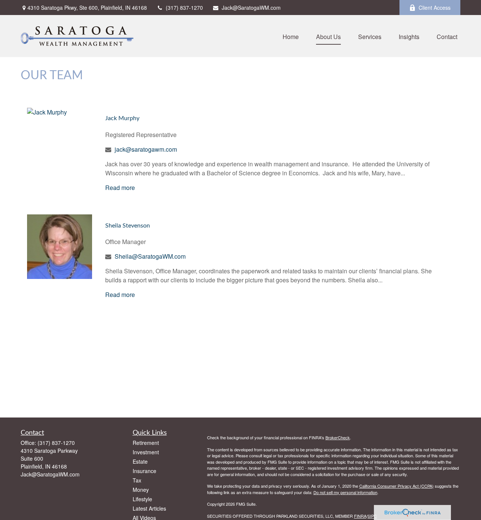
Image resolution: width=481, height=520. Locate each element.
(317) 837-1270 (184, 7)
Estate (140, 461)
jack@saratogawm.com (146, 149)
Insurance (144, 471)
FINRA (360, 516)
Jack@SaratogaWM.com (251, 7)
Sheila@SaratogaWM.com (150, 256)
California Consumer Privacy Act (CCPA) (396, 486)
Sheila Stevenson (127, 226)
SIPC (372, 516)
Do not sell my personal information (345, 492)
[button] (291, 36)
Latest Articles (149, 508)
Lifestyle (142, 499)
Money (141, 489)
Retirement (146, 442)
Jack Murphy (122, 118)
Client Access (435, 7)
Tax (137, 480)
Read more (120, 187)
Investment (146, 452)
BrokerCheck (337, 437)
